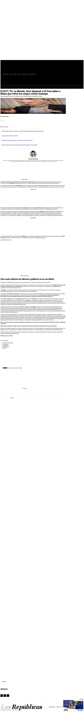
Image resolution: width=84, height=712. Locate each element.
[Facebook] (44, 79)
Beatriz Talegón (5, 116)
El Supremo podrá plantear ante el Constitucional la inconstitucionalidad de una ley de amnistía (19, 145)
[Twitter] (46, 79)
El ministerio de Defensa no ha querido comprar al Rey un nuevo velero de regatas (17, 140)
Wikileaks (20, 367)
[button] (47, 81)
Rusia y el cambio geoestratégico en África (10, 135)
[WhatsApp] (15, 123)
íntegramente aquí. (41, 237)
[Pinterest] (10, 123)
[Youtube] (48, 79)
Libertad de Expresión (14, 367)
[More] (19, 123)
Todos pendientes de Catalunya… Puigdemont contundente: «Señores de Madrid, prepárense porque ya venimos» (23, 131)
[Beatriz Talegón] (1, 116)
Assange (9, 367)
